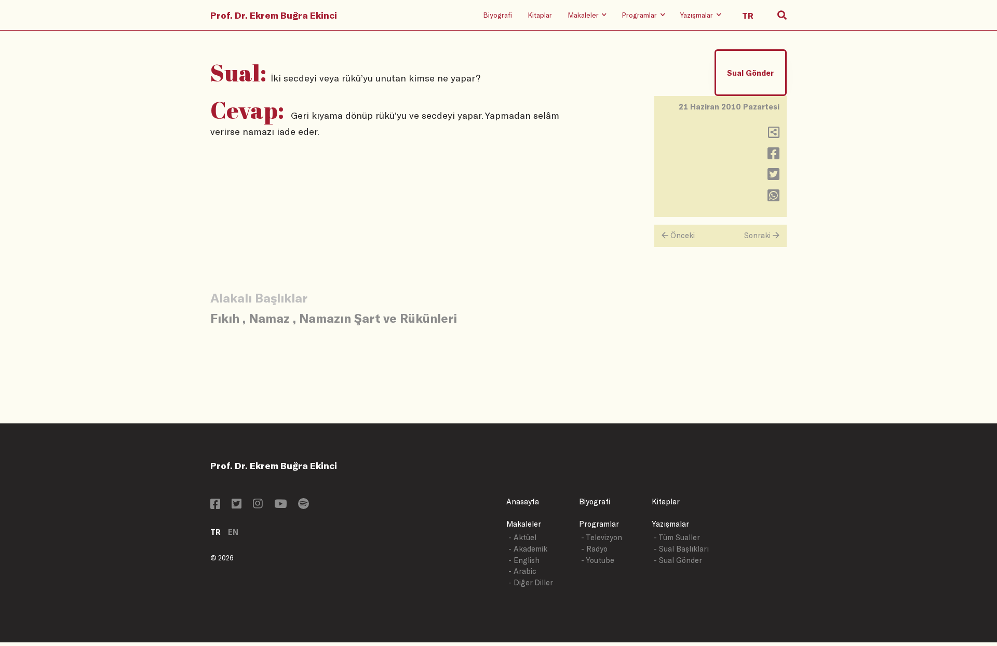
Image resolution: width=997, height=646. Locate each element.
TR (215, 532)
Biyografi (497, 14)
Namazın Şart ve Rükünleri (378, 317)
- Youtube (597, 560)
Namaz (269, 317)
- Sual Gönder (678, 560)
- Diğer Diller (530, 582)
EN (233, 532)
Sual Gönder (750, 72)
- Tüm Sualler (677, 537)
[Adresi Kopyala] (773, 134)
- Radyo (594, 548)
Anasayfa (522, 501)
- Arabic (522, 571)
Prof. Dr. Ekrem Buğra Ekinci (273, 15)
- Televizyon (601, 537)
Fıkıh (224, 317)
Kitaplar (540, 14)
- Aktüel (522, 537)
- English (524, 560)
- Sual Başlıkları (681, 548)
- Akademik (527, 548)
